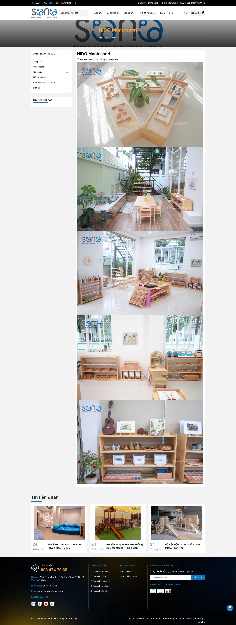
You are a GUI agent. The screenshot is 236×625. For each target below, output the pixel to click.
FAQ (182, 3)
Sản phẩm (129, 13)
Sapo (75, 618)
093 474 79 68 (54, 569)
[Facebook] (40, 604)
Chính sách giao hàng (100, 586)
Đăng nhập (153, 3)
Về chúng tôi (113, 13)
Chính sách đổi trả (98, 576)
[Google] (52, 604)
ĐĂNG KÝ (198, 577)
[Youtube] (46, 604)
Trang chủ (97, 13)
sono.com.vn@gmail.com (50, 591)
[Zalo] (33, 604)
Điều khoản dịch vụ (128, 571)
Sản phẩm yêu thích (196, 3)
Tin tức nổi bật (42, 100)
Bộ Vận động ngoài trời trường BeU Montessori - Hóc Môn (124, 546)
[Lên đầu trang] (230, 600)
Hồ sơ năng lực (148, 13)
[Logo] (44, 13)
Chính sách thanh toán (100, 581)
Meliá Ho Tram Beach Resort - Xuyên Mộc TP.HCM (65, 546)
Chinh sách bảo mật (99, 571)
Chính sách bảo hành (100, 591)
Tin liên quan (45, 497)
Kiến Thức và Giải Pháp (44, 82)
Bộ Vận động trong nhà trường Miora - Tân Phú (183, 546)
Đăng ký (142, 3)
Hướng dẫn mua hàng (129, 576)
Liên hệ (36, 88)
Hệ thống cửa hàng (169, 3)
